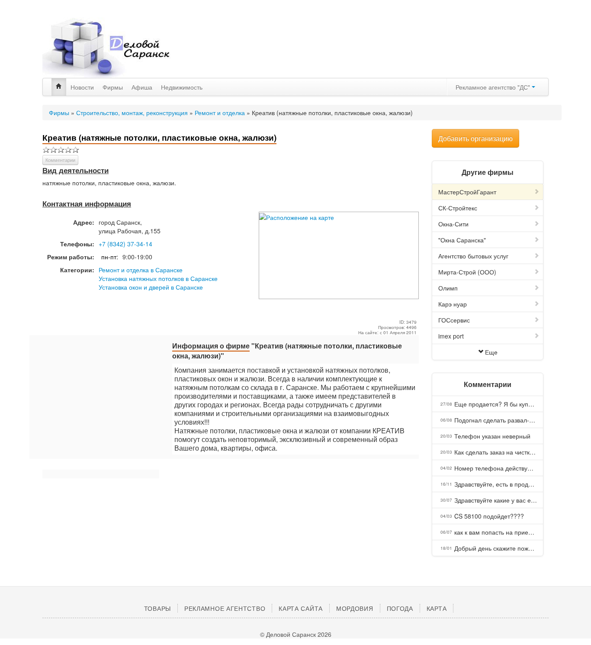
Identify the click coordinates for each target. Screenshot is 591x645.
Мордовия (354, 608)
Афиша (142, 87)
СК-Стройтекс (457, 207)
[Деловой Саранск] (122, 47)
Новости (82, 87)
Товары (157, 608)
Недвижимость (181, 87)
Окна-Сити (453, 223)
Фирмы (113, 87)
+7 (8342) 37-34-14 (125, 243)
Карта (437, 608)
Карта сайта (301, 608)
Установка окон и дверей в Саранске (151, 287)
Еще (491, 352)
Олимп (448, 288)
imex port (451, 336)
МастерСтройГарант (467, 191)
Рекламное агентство (224, 608)
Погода (400, 608)
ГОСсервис (454, 320)
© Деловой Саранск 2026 (295, 634)
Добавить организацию (475, 138)
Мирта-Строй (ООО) (467, 272)
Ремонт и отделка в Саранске (141, 269)
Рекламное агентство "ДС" (494, 87)
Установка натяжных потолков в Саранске (158, 278)
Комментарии (60, 159)
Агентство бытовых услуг (473, 256)
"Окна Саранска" (462, 239)
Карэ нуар (452, 304)
